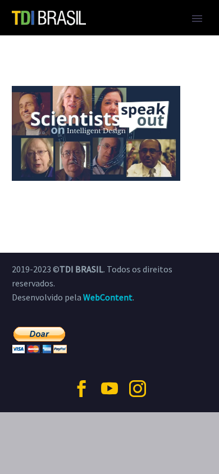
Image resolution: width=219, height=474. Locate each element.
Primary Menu (197, 18)
